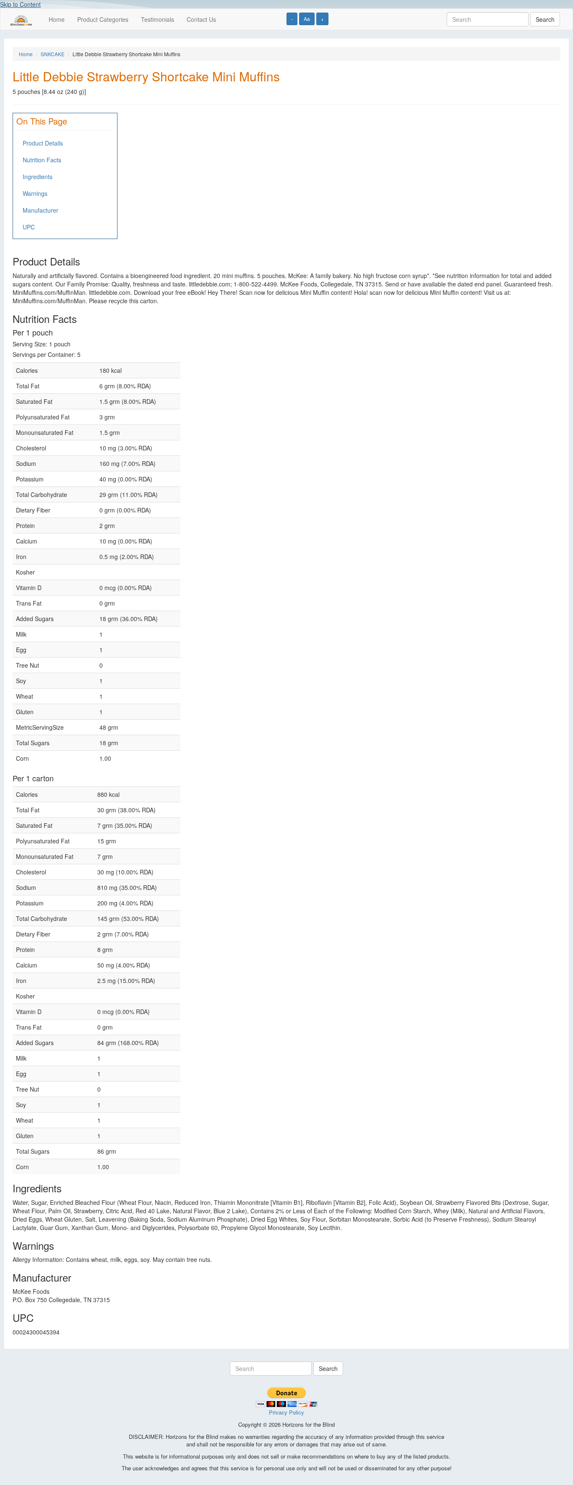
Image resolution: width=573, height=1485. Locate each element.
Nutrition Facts (42, 160)
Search (545, 19)
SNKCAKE (53, 53)
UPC (29, 227)
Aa (307, 18)
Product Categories (102, 19)
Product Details (43, 143)
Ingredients (37, 176)
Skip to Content (20, 4)
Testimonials (157, 19)
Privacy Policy (286, 1412)
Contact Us (201, 19)
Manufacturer (40, 210)
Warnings (35, 193)
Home (57, 19)
